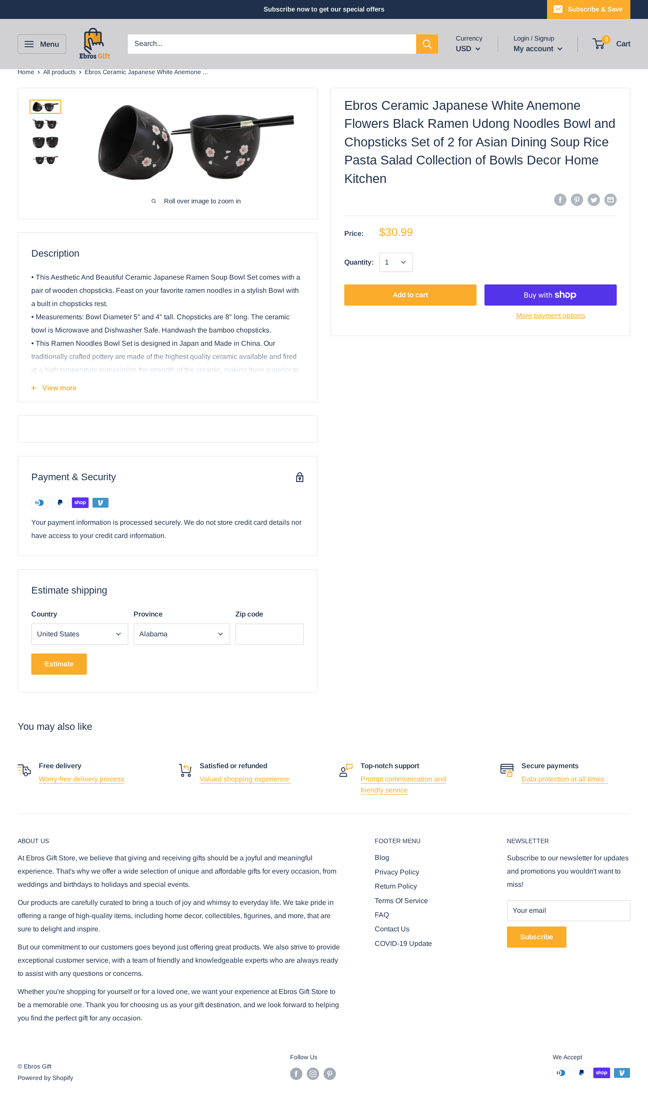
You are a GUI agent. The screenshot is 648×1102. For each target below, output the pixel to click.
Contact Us (392, 929)
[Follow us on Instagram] (313, 1074)
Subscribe (536, 937)
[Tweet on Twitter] (594, 199)
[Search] (427, 44)
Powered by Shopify (45, 1077)
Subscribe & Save (595, 9)
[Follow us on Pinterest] (330, 1074)
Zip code (249, 614)
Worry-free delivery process (81, 779)
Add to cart (410, 295)
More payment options (550, 315)
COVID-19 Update (403, 943)
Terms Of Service (401, 900)
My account (534, 49)
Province (148, 614)
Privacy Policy (397, 872)
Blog (382, 857)
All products (59, 71)
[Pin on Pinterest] (577, 199)
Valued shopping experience (245, 779)
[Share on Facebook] (560, 199)
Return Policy (396, 886)
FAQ (382, 915)
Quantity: (359, 262)
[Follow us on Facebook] (296, 1074)
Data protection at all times (564, 779)
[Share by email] (610, 199)
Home (26, 71)
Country (44, 614)
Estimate (59, 664)
